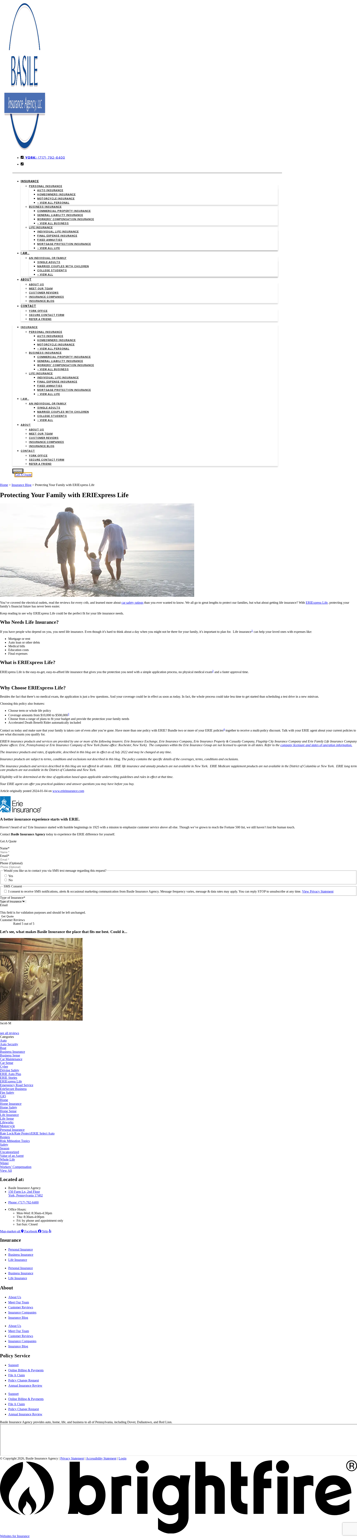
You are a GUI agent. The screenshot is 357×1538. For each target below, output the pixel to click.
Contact (28, 306)
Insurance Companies (46, 296)
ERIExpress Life (317, 602)
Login (122, 1458)
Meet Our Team (41, 288)
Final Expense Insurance (57, 235)
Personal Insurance (45, 186)
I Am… (25, 253)
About (26, 279)
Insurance (30, 181)
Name (5, 848)
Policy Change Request (23, 1380)
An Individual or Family (48, 258)
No (10, 880)
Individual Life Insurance (58, 231)
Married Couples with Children (63, 266)
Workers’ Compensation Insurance (65, 219)
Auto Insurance (50, 190)
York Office (38, 310)
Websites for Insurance (15, 1536)
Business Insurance (45, 206)
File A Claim (16, 1375)
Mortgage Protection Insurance (64, 243)
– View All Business (53, 223)
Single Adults (48, 262)
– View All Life (48, 248)
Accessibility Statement (101, 1458)
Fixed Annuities (49, 239)
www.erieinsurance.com (68, 791)
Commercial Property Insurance (64, 210)
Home (4, 485)
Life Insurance (41, 227)
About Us (36, 284)
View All (6, 1170)
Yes (10, 876)
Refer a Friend (40, 319)
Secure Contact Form (46, 315)
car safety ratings (132, 602)
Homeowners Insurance (56, 194)
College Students (52, 270)
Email (4, 855)
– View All (45, 274)
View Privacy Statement (317, 891)
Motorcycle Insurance (56, 198)
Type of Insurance (12, 897)
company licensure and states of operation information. (316, 745)
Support (13, 1365)
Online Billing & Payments (26, 1370)
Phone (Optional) (11, 863)
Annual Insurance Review (25, 1385)
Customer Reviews (44, 292)
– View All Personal (53, 202)
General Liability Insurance (60, 215)
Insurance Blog (41, 300)
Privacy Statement (72, 1458)
